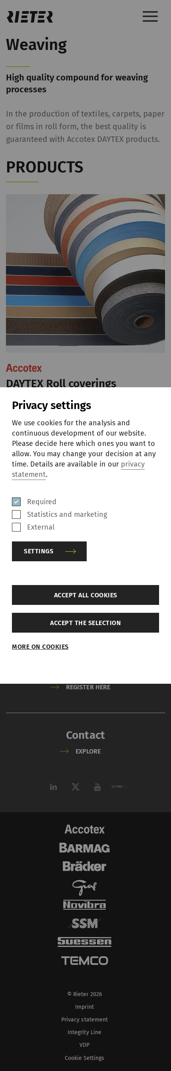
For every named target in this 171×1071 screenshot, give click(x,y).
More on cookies (40, 646)
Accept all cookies (85, 595)
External (40, 527)
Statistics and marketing (67, 514)
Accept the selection (85, 623)
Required (41, 501)
